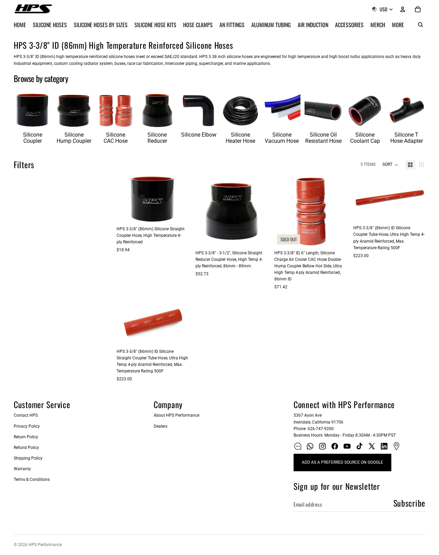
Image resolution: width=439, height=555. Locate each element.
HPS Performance (45, 544)
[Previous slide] (124, 199)
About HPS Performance (176, 415)
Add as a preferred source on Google (342, 462)
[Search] (420, 24)
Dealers (160, 426)
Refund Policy (26, 447)
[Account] (402, 9)
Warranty (22, 468)
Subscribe (409, 503)
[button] (390, 164)
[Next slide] (181, 199)
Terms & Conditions (32, 479)
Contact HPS (26, 415)
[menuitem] (398, 24)
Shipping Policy (28, 458)
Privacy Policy (27, 426)
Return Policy (26, 437)
